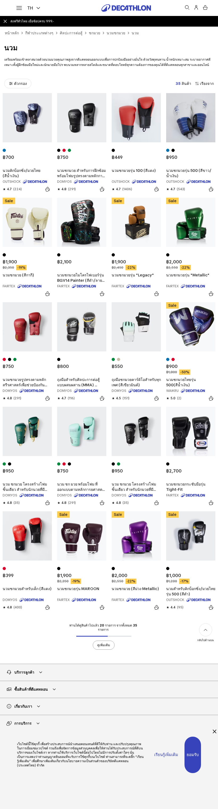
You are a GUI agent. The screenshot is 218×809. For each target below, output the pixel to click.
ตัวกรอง (20, 83)
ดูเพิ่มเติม (103, 645)
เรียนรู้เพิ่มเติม (166, 754)
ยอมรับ (193, 754)
